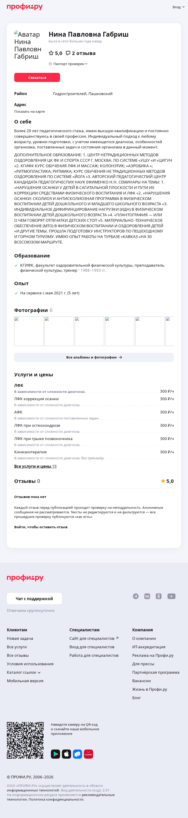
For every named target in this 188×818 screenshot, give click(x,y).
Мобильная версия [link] (25, 680)
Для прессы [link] (143, 663)
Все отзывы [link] (18, 655)
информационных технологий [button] (33, 790)
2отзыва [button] (84, 53)
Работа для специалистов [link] (94, 655)
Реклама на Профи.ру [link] (153, 655)
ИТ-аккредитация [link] (149, 646)
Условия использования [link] (30, 663)
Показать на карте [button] (29, 111)
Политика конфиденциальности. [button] (56, 799)
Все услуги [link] (17, 646)
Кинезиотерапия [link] (30, 451)
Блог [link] (136, 697)
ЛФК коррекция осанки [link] (36, 398)
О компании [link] (144, 638)
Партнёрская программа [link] (156, 672)
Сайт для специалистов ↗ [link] (94, 638)
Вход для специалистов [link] (91, 646)
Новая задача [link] (20, 638)
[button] (68, 63)
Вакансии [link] (141, 680)
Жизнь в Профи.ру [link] (149, 689)
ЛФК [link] (18, 385)
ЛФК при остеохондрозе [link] (37, 425)
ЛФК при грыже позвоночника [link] (43, 438)
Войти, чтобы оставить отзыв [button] (40, 527)
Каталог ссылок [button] (21, 672)
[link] (37, 77)
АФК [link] (18, 412)
